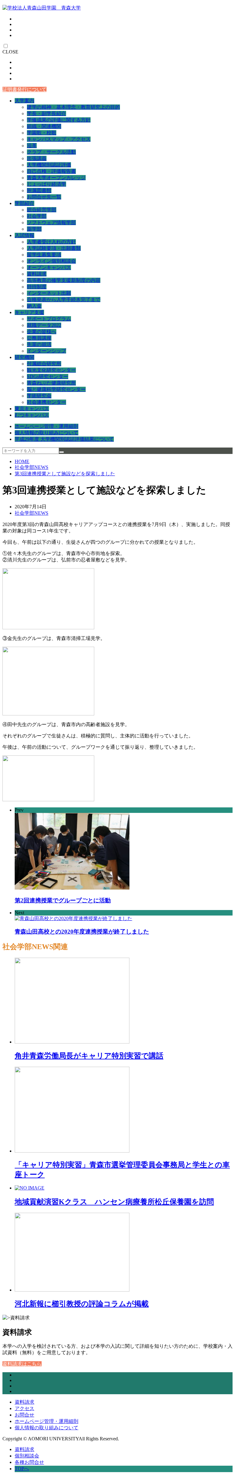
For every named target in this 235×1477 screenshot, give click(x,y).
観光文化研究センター (51, 370)
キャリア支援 (29, 312)
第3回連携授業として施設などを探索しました (65, 473)
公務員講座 (39, 338)
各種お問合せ (29, 1462)
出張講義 (37, 158)
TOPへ (22, 1468)
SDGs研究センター (47, 376)
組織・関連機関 (44, 126)
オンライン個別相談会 (51, 261)
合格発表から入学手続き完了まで (63, 299)
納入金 (34, 306)
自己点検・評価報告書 (51, 171)
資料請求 (37, 273)
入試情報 (24, 235)
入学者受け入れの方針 (51, 241)
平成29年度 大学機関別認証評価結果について (64, 439)
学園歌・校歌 (41, 132)
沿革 (32, 145)
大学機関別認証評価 (49, 164)
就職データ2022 (44, 325)
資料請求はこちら (22, 1363)
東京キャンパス (32, 408)
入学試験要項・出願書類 (54, 248)
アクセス (24, 1408)
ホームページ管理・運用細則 (46, 426)
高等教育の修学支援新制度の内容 (63, 280)
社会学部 (37, 216)
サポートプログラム (49, 318)
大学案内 (24, 100)
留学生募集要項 (44, 254)
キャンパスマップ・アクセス (59, 139)
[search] (61, 452)
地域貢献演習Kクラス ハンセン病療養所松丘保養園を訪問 (114, 1202)
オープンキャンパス (49, 267)
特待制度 (37, 286)
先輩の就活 (39, 344)
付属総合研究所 (44, 363)
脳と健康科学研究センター (56, 389)
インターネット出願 (49, 293)
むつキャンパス (32, 415)
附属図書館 (39, 190)
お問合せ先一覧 (44, 196)
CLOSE (10, 51)
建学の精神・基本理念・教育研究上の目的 (73, 107)
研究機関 (24, 357)
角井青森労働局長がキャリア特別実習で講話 (89, 1056)
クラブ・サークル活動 (51, 152)
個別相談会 (27, 1455)
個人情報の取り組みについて (46, 432)
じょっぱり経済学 (46, 184)
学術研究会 (39, 395)
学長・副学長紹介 (46, 113)
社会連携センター (46, 402)
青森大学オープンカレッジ (56, 177)
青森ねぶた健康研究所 (51, 383)
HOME (22, 461)
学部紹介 (24, 203)
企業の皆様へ (41, 331)
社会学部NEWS (31, 467)
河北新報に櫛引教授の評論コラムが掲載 (82, 1304)
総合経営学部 (41, 209)
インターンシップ (46, 350)
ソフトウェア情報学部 (51, 222)
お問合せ (24, 1414)
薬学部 (34, 229)
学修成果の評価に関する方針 (59, 119)
